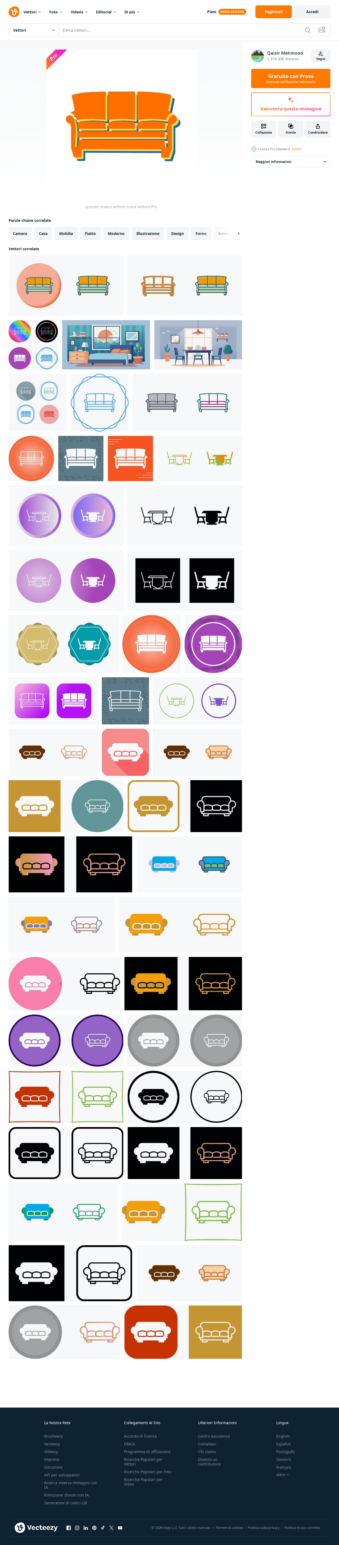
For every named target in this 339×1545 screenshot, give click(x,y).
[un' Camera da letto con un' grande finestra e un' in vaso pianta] (106, 344)
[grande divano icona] (125, 752)
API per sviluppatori (62, 1474)
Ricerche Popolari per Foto (147, 1471)
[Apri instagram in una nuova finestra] (77, 1527)
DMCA (129, 1443)
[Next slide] (234, 233)
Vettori (30, 11)
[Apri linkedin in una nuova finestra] (86, 1527)
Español (283, 1443)
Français (283, 1467)
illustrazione (147, 233)
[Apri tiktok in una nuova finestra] (103, 1527)
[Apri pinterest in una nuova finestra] (94, 1527)
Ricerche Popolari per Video (143, 1482)
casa (43, 233)
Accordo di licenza (140, 1436)
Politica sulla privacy (264, 1527)
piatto (90, 233)
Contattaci (207, 1443)
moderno (116, 233)
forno (201, 233)
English (283, 1436)
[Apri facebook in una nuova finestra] (68, 1527)
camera (20, 233)
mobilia (66, 233)
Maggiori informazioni (274, 161)
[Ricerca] (307, 30)
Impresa (51, 1459)
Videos (77, 11)
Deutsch (283, 1459)
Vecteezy (52, 1443)
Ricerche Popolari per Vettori (143, 1462)
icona (223, 233)
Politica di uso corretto (302, 1527)
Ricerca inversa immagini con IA (70, 1485)
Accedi (312, 11)
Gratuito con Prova (290, 78)
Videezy (51, 1451)
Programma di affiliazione (147, 1451)
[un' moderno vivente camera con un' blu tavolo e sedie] (198, 344)
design (177, 233)
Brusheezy (53, 1436)
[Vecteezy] (14, 11)
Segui (320, 59)
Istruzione (53, 1467)
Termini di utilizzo (229, 1527)
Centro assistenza (214, 1436)
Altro (280, 1475)
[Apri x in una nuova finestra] (111, 1527)
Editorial (103, 11)
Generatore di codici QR (65, 1502)
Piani (211, 11)
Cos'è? (296, 149)
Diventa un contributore (209, 1462)
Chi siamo (207, 1451)
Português (285, 1451)
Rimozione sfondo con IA (66, 1495)
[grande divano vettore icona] (66, 285)
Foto (53, 11)
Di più (129, 11)
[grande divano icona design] (53, 752)
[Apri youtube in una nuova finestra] (120, 1527)
